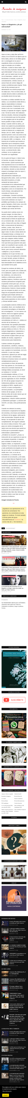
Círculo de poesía (18, 803)
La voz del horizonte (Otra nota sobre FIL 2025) (7, 806)
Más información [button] (7, 1091)
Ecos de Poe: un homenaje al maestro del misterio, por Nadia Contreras (17, 1059)
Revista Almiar (5, 800)
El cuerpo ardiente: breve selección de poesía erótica (16, 987)
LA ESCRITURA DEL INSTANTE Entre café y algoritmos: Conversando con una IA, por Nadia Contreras (17, 1067)
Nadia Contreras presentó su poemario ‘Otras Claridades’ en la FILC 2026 (7, 811)
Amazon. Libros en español (7, 794)
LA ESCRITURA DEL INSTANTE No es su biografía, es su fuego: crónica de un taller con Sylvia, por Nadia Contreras (12, 588)
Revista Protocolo (18, 796)
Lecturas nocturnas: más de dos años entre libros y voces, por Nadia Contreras (17, 938)
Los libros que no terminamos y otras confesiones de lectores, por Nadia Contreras (17, 962)
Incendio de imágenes (6, 796)
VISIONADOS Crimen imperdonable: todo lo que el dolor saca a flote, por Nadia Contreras (16, 996)
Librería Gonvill (17, 794)
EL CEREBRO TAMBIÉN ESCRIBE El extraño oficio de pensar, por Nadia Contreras (17, 947)
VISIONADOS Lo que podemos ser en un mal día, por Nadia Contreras (17, 954)
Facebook (17, 519)
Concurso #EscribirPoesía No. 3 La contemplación (17, 972)
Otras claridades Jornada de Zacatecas (20, 810)
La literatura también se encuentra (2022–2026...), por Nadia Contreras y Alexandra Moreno (17, 930)
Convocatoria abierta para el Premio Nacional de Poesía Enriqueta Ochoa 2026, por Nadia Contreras (16, 1006)
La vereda (4, 798)
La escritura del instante (9, 19)
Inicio (3, 19)
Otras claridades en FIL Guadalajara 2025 (19, 806)
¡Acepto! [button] (5, 1095)
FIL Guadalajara (5, 803)
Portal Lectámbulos (18, 798)
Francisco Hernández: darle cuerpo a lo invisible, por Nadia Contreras (17, 922)
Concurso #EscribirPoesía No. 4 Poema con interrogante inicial (17, 979)
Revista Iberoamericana (19, 800)
